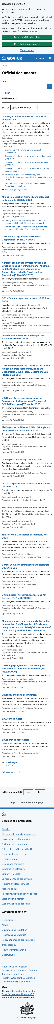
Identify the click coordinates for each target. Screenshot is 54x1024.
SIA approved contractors (15, 739)
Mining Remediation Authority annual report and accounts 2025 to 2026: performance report (26, 221)
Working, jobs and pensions (16, 903)
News (5, 925)
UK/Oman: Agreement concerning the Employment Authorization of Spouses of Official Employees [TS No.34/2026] (24, 401)
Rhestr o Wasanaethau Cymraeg (18, 977)
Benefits (6, 829)
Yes (30, 792)
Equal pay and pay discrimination (19, 694)
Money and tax (9, 888)
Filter (7, 92)
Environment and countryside (17, 878)
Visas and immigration (13, 898)
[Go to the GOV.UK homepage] (12, 58)
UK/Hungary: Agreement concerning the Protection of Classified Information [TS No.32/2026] (23, 668)
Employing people (11, 873)
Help (4, 966)
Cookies (23, 966)
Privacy (13, 966)
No (41, 792)
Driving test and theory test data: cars (22, 459)
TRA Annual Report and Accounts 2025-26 (24, 507)
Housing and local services (15, 883)
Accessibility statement (14, 970)
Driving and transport (13, 864)
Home (4, 65)
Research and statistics (14, 934)
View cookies (27, 50)
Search (15, 81)
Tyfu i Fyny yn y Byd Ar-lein (16, 189)
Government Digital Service (16, 981)
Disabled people (10, 859)
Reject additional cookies (27, 44)
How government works (14, 949)
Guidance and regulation (14, 929)
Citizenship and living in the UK (17, 849)
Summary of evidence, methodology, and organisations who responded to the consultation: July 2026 (28, 177)
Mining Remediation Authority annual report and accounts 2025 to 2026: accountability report (26, 228)
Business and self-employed (16, 839)
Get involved (8, 954)
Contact (33, 970)
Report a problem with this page (27, 802)
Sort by (5, 107)
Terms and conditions (13, 974)
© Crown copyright (27, 1017)
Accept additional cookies (27, 37)
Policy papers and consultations (18, 939)
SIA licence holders (12, 718)
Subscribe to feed (12, 772)
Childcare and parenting (14, 844)
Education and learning (13, 868)
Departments (9, 920)
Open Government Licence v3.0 (18, 994)
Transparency (9, 944)
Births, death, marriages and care (19, 834)
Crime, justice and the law (15, 854)
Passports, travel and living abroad (19, 893)
